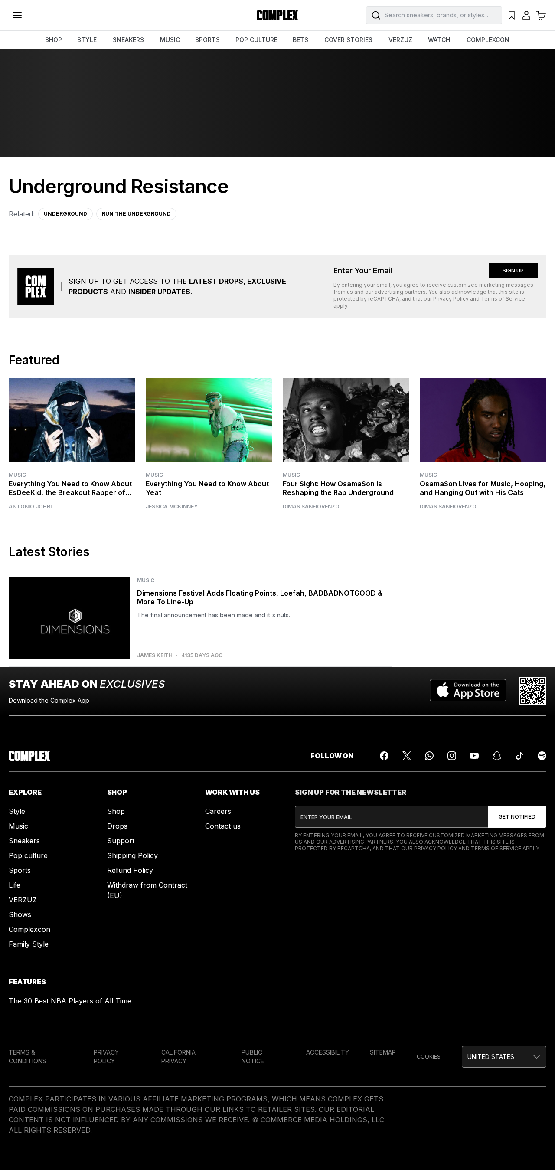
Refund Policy (130, 870)
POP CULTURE (256, 39)
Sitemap (383, 1052)
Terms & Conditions (27, 1057)
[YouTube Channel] (474, 755)
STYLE (87, 39)
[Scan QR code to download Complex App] (532, 691)
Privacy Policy (451, 298)
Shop (116, 811)
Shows (20, 914)
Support (120, 840)
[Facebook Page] (384, 755)
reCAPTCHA (383, 298)
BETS (300, 39)
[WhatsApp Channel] (429, 755)
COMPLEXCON (488, 39)
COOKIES (429, 1056)
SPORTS (207, 39)
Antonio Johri (30, 507)
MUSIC (170, 39)
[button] (504, 1057)
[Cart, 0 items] (541, 15)
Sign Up (513, 270)
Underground (65, 213)
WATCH (439, 39)
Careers (218, 811)
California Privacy (178, 1057)
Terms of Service (503, 298)
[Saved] (511, 15)
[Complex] (277, 15)
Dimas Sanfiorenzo (311, 507)
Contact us (223, 826)
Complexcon (29, 929)
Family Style (29, 944)
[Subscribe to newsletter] (517, 817)
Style (17, 811)
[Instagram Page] (451, 755)
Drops (117, 826)
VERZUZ (400, 39)
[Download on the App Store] (468, 691)
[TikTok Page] (519, 755)
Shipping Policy (132, 855)
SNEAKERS (128, 39)
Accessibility (327, 1052)
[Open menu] (17, 15)
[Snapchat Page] (497, 755)
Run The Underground (136, 213)
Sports (20, 870)
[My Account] (526, 15)
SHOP (53, 39)
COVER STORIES (348, 39)
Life (14, 885)
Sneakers (24, 840)
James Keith (155, 655)
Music (17, 475)
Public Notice (253, 1057)
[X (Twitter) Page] (406, 755)
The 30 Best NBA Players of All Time (70, 1000)
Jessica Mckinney (172, 507)
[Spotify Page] (542, 755)
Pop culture (28, 855)
